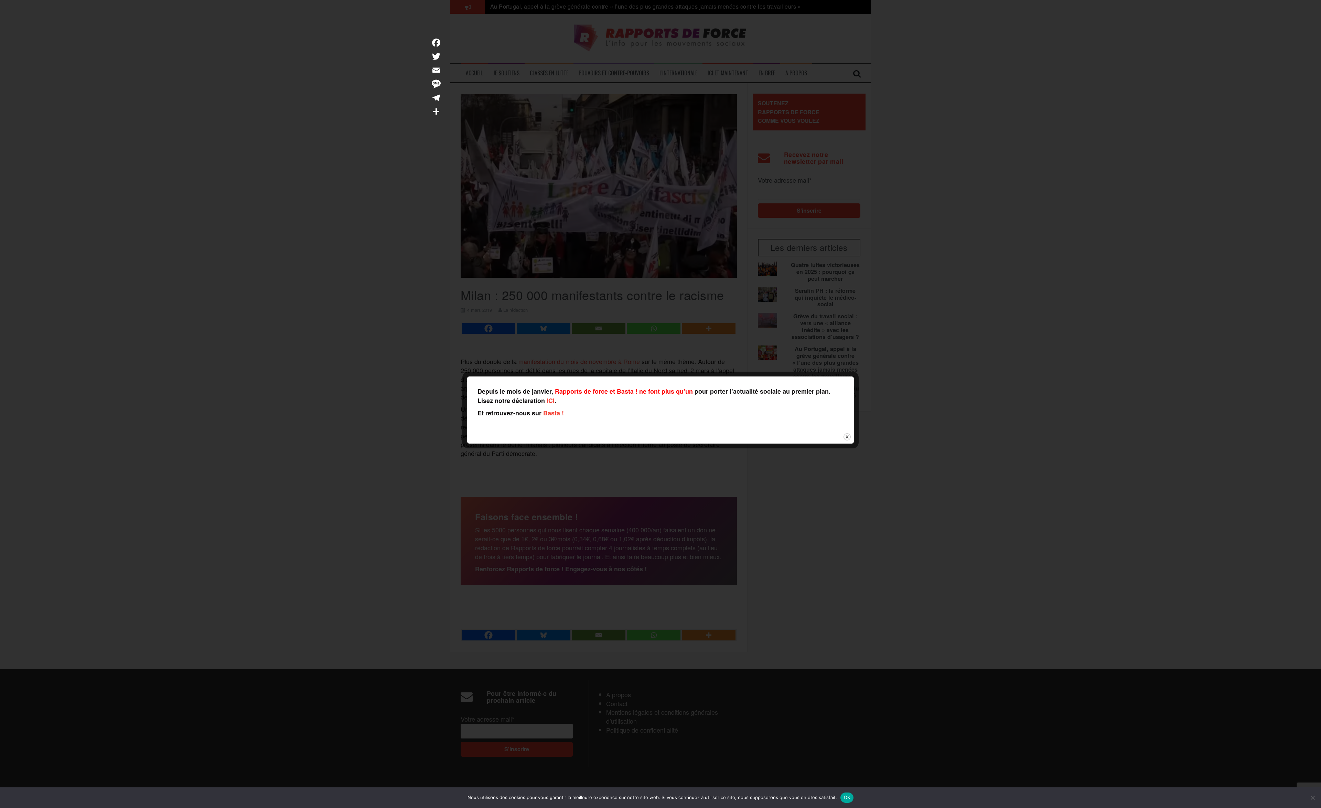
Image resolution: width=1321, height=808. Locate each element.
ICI (551, 400)
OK (847, 797)
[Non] (1312, 797)
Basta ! (553, 412)
